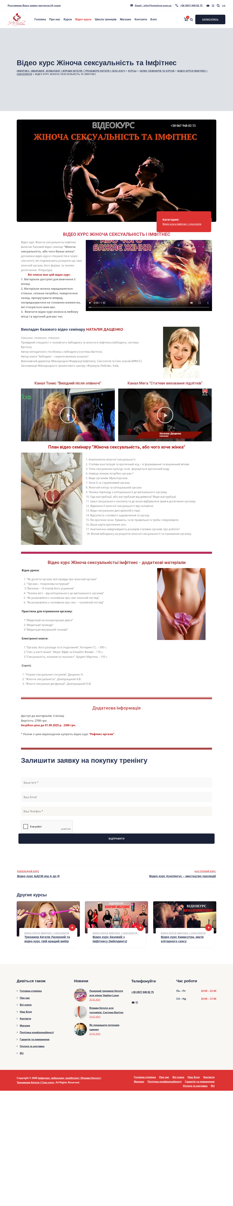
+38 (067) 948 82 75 (191, 5)
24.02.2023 (94, 1017)
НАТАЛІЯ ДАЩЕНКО (104, 329)
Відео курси (83, 19)
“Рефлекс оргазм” (101, 734)
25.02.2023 (94, 999)
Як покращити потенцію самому (104, 1027)
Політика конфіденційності (37, 1032)
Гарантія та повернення (34, 1039)
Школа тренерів (105, 19)
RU (22, 1053)
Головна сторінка (31, 990)
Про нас (54, 19)
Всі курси (26, 1004)
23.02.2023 (94, 1034)
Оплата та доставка (32, 1046)
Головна (40, 19)
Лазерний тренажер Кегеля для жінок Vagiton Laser (106, 993)
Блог (153, 19)
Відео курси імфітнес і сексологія (182, 224)
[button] (67, 415)
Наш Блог (26, 1011)
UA (223, 6)
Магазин (125, 19)
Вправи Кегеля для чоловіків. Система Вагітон (106, 1010)
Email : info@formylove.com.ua (152, 5)
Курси (68, 19)
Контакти (141, 19)
